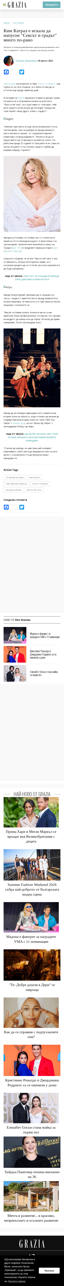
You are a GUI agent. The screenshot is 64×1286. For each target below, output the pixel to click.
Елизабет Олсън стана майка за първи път (44, 673)
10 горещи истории (15, 477)
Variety (21, 97)
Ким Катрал (9, 83)
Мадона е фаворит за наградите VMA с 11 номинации (45, 635)
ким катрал (34, 477)
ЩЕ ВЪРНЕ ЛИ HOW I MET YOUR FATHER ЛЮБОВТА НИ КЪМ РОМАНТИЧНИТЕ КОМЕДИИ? (33, 437)
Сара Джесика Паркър (16, 483)
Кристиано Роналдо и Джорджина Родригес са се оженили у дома (43, 654)
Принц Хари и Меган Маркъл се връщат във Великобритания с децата (31, 836)
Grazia (7, 23)
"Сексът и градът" (46, 83)
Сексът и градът (40, 483)
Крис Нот (16, 247)
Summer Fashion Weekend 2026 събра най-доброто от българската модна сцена (32, 889)
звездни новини (13, 490)
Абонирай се (51, 4)
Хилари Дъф (19, 423)
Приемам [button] (49, 1270)
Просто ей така (34, 490)
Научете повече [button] (16, 1281)
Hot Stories (19, 23)
